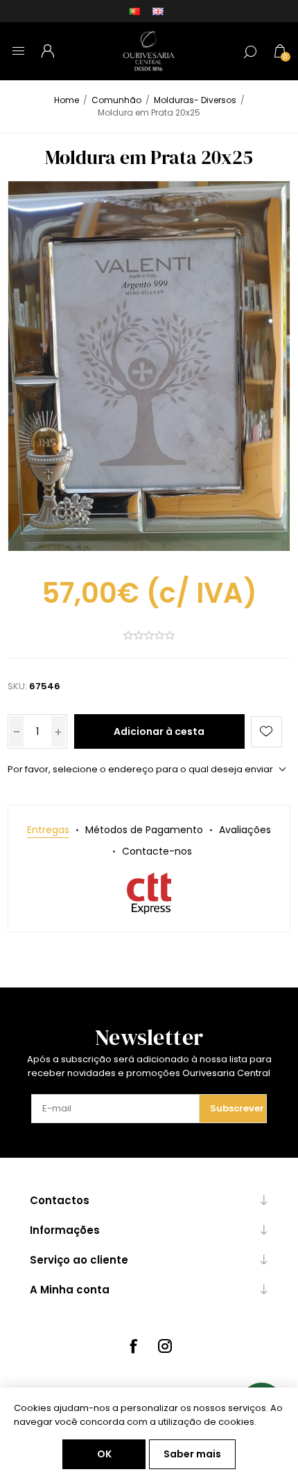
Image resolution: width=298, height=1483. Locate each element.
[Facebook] (133, 1346)
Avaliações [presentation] (245, 830)
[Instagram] (165, 1346)
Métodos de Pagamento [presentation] (144, 830)
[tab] (48, 830)
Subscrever (237, 1108)
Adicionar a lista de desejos (266, 731)
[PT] (134, 11)
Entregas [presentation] (48, 830)
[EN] (158, 11)
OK (104, 1454)
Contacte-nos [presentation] (157, 851)
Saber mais (192, 1454)
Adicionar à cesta (159, 731)
